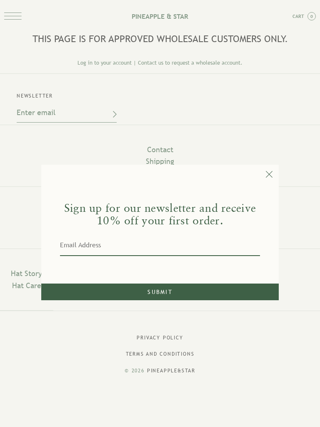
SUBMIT (160, 292)
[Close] (160, 172)
